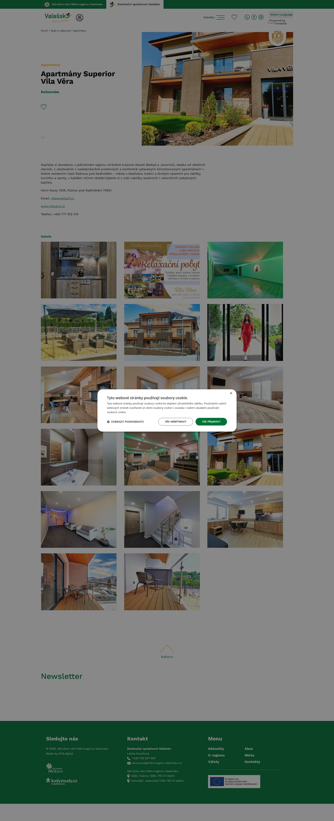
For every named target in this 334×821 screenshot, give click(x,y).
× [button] (231, 393)
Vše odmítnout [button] (175, 421)
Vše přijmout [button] (211, 421)
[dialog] (167, 410)
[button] (125, 422)
